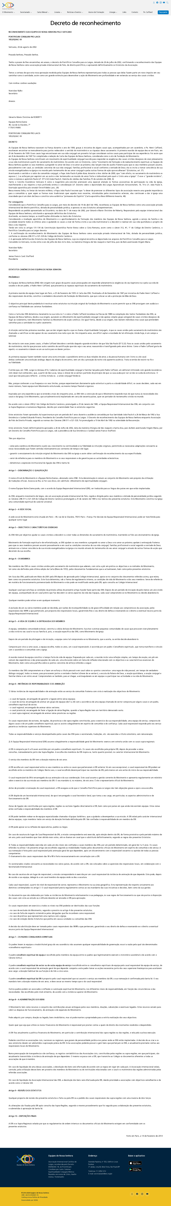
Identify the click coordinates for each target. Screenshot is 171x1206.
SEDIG (36, 1200)
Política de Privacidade (40, 1197)
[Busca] (167, 2)
